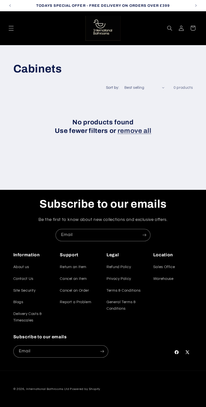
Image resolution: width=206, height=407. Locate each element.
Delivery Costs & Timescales (27, 317)
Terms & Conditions (123, 290)
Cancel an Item (73, 279)
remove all (134, 130)
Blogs (18, 302)
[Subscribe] (144, 235)
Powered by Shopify (85, 389)
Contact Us (23, 279)
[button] (11, 28)
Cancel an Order (74, 290)
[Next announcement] (195, 5)
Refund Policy (119, 267)
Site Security (24, 290)
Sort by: (112, 88)
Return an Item (73, 267)
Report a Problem (75, 302)
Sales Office (164, 267)
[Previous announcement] (10, 5)
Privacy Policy (119, 279)
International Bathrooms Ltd (47, 389)
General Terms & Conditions (121, 305)
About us (21, 267)
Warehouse (163, 279)
